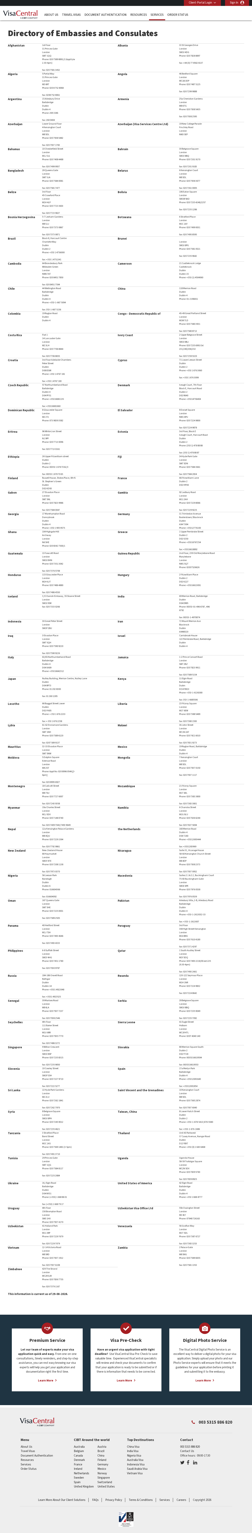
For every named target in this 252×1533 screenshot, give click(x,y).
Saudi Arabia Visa (137, 1469)
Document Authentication (105, 15)
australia (79, 1447)
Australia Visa (135, 1460)
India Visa (132, 1451)
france (78, 1464)
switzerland (104, 1482)
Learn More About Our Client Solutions (61, 1500)
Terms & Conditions (141, 1500)
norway (102, 1473)
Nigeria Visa (134, 1456)
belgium (79, 1451)
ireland (78, 1469)
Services (157, 15)
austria (101, 1447)
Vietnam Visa (135, 1473)
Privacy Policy (113, 1500)
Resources (138, 15)
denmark (79, 1460)
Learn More (45, 1381)
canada (78, 1456)
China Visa (133, 1447)
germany (102, 1464)
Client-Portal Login (200, 3)
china (100, 1456)
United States (106, 1487)
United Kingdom (84, 1487)
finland (101, 1460)
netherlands (81, 1473)
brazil (100, 1451)
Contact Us (187, 1451)
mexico (101, 1469)
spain (77, 1482)
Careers (181, 1500)
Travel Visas (71, 15)
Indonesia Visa (136, 1464)
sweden (79, 1478)
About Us (51, 15)
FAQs (95, 1500)
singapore (103, 1478)
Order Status (177, 15)
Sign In (234, 3)
